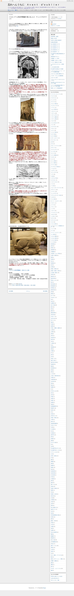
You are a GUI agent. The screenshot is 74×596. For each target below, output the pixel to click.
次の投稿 (11, 291)
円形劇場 (52, 251)
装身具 (52, 413)
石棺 (52, 392)
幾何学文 (52, 276)
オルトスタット (54, 139)
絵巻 (52, 264)
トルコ (52, 183)
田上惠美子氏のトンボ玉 (55, 450)
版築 (52, 482)
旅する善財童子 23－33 (55, 47)
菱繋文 (52, 490)
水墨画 (52, 377)
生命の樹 (52, 381)
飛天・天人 (53, 484)
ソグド (52, 174)
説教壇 (52, 402)
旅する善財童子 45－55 (55, 44)
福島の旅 (52, 495)
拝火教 (52, 476)
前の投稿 (45, 291)
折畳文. (52, 400)
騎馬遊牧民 (53, 285)
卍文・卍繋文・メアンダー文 (56, 555)
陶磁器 (52, 461)
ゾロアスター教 (54, 178)
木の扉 (52, 524)
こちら (17, 25)
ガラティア (53, 147)
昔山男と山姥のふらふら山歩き (56, 576)
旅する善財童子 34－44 (55, 46)
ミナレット (53, 206)
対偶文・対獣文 (54, 417)
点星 (52, 446)
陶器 (52, 459)
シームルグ (53, 168)
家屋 (52, 257)
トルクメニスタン (54, 181)
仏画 (52, 497)
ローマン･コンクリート (55, 232)
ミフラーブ (53, 210)
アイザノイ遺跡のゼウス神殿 (56, 62)
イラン (52, 124)
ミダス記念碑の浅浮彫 (55, 67)
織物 (52, 366)
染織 (52, 404)
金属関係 (52, 303)
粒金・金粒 (53, 539)
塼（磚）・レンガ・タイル (56, 568)
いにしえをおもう (54, 122)
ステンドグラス (54, 172)
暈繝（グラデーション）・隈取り (57, 558)
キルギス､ (53, 157)
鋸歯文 (52, 293)
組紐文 (52, 410)
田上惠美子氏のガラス (55, 448)
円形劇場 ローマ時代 (55, 58)
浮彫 (52, 492)
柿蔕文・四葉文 (54, 268)
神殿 (52, 371)
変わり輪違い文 (54, 507)
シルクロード (53, 170)
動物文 (52, 467)
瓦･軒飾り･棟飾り (54, 272)
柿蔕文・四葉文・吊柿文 (55, 270)
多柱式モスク (53, 415)
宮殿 (52, 291)
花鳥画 (52, 259)
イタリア (52, 120)
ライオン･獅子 (53, 223)
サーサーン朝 (53, 164)
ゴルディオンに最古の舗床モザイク (57, 73)
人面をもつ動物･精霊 (16, 285)
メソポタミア (53, 216)
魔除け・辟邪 (29, 285)
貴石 (52, 282)
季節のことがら (54, 280)
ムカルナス (53, 214)
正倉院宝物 (53, 379)
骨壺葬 (52, 324)
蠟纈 (52, 570)
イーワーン (53, 107)
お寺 (52, 141)
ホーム (28, 291)
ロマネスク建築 (54, 236)
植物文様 (52, 364)
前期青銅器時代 (54, 406)
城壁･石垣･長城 (54, 362)
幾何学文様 (53, 278)
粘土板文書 (53, 474)
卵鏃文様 (52, 537)
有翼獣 (34, 285)
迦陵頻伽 (52, 263)
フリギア (52, 197)
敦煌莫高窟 (53, 471)
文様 (52, 503)
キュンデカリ (53, 151)
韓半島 (52, 274)
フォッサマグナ (54, 193)
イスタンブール (54, 111)
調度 (52, 436)
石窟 (52, 394)
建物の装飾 (53, 312)
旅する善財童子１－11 (55, 51)
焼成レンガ (53, 358)
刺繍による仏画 (54, 38)
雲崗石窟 (52, 249)
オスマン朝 (53, 134)
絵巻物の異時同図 (54, 42)
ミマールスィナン (54, 212)
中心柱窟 (52, 429)
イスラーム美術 (54, 118)
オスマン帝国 (53, 136)
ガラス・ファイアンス (55, 145)
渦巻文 (52, 247)
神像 (52, 369)
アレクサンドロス (54, 105)
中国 (52, 427)
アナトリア (53, 101)
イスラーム (53, 113)
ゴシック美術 (53, 160)
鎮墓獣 (52, 438)
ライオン (31, 193)
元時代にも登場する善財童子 (56, 40)
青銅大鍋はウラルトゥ (55, 56)
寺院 (52, 341)
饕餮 (52, 564)
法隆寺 (52, 516)
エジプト (52, 130)
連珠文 (52, 547)
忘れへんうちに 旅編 (12, 10)
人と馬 (52, 373)
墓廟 (52, 513)
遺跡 (52, 245)
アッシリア (53, 99)
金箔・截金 (53, 305)
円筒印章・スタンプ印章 (55, 253)
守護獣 (52, 350)
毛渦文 (52, 522)
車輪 (52, 348)
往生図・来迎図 (54, 255)
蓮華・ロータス (54, 545)
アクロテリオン (54, 97)
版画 (52, 480)
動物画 (52, 465)
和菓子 (52, 551)
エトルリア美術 (54, 132)
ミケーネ (52, 204)
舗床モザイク (53, 509)
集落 (52, 354)
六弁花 (52, 549)
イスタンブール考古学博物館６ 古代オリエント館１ (19, 270)
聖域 (52, 383)
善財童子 (52, 408)
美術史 (52, 486)
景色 (52, 308)
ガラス (52, 143)
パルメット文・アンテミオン (56, 187)
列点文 (52, 543)
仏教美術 (52, 499)
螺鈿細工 (52, 536)
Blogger (44, 587)
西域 (52, 385)
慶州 (52, 306)
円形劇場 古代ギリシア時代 (56, 60)
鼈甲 (52, 566)
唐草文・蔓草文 (54, 455)
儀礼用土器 (53, 289)
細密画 (52, 326)
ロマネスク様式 (54, 240)
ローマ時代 (53, 234)
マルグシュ (53, 202)
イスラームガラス (54, 115)
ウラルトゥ (53, 128)
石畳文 (52, 396)
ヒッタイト (53, 191)
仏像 (52, 501)
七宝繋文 (52, 343)
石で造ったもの (54, 390)
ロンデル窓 (53, 242)
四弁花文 (52, 337)
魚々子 (52, 295)
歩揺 (52, 511)
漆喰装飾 (52, 347)
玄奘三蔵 (52, 314)
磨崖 (52, 518)
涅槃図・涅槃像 (54, 560)
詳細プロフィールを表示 (55, 25)
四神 (52, 335)
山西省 (52, 331)
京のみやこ (53, 297)
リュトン (52, 228)
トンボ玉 (52, 185)
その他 (52, 176)
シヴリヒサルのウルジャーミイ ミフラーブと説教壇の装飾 (58, 71)
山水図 (52, 329)
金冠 (52, 301)
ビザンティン (53, 189)
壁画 (52, 505)
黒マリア (52, 320)
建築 (52, 310)
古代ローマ (53, 316)
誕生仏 (52, 421)
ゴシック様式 (53, 162)
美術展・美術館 (24, 285)
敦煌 (52, 469)
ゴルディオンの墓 (54, 77)
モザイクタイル (54, 220)
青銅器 (52, 387)
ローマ (52, 230)
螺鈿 (52, 534)
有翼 (52, 528)
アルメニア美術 (54, 103)
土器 (52, 453)
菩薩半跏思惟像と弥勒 (55, 515)
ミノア (52, 208)
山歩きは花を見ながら (55, 578)
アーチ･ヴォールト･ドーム (56, 94)
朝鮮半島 (52, 434)
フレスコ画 (53, 199)
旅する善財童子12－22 (55, 49)
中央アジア (53, 425)
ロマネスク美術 (54, 238)
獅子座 (52, 339)
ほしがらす (54, 24)
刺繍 (52, 333)
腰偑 (52, 322)
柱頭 (52, 431)
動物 (52, 463)
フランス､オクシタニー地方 (56, 195)
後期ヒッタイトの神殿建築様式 (56, 88)
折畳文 (52, 398)
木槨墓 (52, 526)
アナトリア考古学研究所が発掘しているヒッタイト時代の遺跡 (58, 86)
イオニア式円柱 (54, 109)
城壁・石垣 (53, 360)
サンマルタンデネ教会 (55, 166)
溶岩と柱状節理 (54, 532)
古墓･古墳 (53, 318)
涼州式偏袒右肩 (54, 541)
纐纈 (52, 562)
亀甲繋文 (52, 287)
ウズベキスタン (54, 126)
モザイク (52, 218)
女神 (52, 356)
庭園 (52, 440)
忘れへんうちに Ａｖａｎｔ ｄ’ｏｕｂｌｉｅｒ (34, 4)
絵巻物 (52, 266)
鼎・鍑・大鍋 (53, 442)
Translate (59, 18)
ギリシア (52, 153)
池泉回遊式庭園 (54, 423)
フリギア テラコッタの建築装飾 (57, 75)
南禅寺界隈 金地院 (54, 36)
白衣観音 (52, 478)
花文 (52, 261)
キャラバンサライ (54, 149)
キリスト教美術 (54, 155)
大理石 (52, 419)
